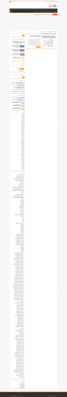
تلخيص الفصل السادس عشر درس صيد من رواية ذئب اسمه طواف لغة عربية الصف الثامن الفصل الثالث (18, 108)
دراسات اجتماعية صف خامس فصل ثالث (19, 289)
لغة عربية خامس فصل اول (20, 342)
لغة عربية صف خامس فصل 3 (20, 357)
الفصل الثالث (22, 228)
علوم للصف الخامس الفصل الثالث (19, 326)
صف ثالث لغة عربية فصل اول (20, 313)
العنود (23, 104)
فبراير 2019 (23, 168)
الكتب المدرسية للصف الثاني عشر (19, 238)
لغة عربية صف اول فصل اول (20, 343)
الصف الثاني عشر (35, 11)
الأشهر (20, 39)
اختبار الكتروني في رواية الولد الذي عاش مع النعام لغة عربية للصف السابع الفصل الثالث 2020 (18, 102)
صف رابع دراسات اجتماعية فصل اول (19, 315)
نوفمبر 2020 (22, 138)
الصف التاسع (53, 11)
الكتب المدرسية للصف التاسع (20, 234)
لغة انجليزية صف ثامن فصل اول (20, 336)
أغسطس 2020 (22, 142)
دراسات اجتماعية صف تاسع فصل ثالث (19, 279)
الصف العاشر (48, 11)
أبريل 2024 (23, 121)
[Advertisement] (33, 22)
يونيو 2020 (23, 145)
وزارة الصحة (22, 377)
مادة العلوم (22, 373)
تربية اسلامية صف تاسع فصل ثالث (19, 255)
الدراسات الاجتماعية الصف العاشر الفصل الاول (18, 187)
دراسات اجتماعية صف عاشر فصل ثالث (19, 299)
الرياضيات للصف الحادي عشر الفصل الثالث (18, 197)
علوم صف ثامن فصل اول (21, 319)
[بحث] (10, 1)
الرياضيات (22, 191)
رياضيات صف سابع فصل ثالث (20, 309)
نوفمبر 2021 (22, 128)
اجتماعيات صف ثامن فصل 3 (20, 174)
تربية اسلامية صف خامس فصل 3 (20, 265)
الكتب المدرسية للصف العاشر (20, 244)
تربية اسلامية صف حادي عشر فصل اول (19, 262)
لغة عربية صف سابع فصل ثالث (20, 363)
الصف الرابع (35, 9)
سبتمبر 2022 (22, 127)
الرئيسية (56, 9)
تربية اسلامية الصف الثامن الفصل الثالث (19, 252)
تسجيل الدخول (22, 382)
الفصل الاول (22, 224)
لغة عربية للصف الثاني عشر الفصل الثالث (18, 370)
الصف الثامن (12, 9)
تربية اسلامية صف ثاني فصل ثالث (19, 261)
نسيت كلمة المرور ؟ (21, 70)
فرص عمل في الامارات (21, 329)
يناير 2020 (23, 152)
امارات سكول (22, 97)
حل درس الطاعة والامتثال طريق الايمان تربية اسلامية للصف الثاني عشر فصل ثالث (15, 46)
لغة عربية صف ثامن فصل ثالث (20, 350)
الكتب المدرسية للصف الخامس (20, 241)
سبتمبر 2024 (22, 118)
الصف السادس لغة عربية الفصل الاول (19, 214)
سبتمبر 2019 (22, 158)
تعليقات (17, 39)
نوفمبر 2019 (22, 155)
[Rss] (15, 1)
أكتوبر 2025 (23, 117)
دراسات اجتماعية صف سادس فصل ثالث (19, 298)
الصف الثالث (41, 9)
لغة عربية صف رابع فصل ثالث (20, 360)
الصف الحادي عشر (42, 11)
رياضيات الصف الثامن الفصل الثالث (19, 302)
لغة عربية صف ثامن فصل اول (20, 349)
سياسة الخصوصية (47, 1)
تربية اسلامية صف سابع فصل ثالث (19, 271)
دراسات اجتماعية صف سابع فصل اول (19, 292)
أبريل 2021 (23, 135)
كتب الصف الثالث (21, 332)
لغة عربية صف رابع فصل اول (20, 359)
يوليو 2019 (23, 161)
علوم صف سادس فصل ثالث (20, 325)
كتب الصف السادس (21, 333)
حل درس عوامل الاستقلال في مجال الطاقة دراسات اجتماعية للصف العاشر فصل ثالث (15, 42)
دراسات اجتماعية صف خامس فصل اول (19, 288)
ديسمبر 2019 (22, 154)
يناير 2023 (23, 124)
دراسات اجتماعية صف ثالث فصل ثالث (19, 281)
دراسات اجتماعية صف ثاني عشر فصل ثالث (18, 285)
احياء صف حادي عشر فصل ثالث (20, 177)
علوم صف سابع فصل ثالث (20, 323)
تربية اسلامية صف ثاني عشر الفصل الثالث (18, 258)
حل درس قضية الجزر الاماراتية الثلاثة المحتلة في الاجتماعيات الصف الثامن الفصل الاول (41, 14)
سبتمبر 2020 (22, 141)
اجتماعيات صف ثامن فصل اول (20, 176)
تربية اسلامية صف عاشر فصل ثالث (19, 275)
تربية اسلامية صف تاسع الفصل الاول (19, 254)
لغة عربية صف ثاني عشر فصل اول (19, 352)
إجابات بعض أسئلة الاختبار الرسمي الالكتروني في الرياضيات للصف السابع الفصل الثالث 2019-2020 (18, 105)
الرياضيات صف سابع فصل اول (20, 194)
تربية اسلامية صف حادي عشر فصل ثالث (19, 264)
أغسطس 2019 (22, 159)
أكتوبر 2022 (23, 125)
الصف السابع (18, 9)
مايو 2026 (23, 114)
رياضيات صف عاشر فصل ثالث (20, 312)
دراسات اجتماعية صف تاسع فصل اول (19, 278)
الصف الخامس (30, 9)
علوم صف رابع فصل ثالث (20, 322)
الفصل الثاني (22, 231)
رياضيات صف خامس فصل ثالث (20, 306)
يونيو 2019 (23, 162)
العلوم (23, 217)
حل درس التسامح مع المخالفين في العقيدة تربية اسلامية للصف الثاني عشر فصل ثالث (15, 50)
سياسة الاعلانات (52, 1)
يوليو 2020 (23, 144)
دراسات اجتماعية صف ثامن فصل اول (19, 282)
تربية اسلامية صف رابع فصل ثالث (19, 268)
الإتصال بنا (56, 1)
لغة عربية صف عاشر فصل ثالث (20, 367)
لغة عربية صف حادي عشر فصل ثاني (19, 356)
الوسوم (14, 39)
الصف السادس (24, 9)
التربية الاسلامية (22, 183)
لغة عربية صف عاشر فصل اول (20, 366)
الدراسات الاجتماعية (21, 184)
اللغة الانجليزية (22, 245)
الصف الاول (51, 9)
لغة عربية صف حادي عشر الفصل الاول (19, 353)
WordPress (14, 395)
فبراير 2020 (23, 151)
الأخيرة (23, 39)
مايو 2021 (23, 134)
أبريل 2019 (23, 165)
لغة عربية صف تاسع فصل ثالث (20, 346)
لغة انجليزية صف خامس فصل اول (19, 339)
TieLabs (21, 395)
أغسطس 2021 (22, 131)
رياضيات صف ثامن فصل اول (20, 305)
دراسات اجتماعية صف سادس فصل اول (19, 295)
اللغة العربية (22, 251)
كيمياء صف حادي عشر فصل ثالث (42, 38)
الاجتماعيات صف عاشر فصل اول (20, 180)
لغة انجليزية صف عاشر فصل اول (20, 340)
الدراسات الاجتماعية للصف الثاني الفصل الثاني (18, 190)
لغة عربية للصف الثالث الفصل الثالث (19, 369)
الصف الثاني (46, 9)
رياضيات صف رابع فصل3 (21, 308)
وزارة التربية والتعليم (21, 376)
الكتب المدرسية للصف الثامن (20, 235)
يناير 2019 (23, 169)
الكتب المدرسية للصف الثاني (20, 237)
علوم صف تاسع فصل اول (20, 316)
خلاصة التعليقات (22, 385)
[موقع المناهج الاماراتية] (52, 5)
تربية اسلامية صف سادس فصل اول (19, 272)
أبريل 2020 (23, 148)
